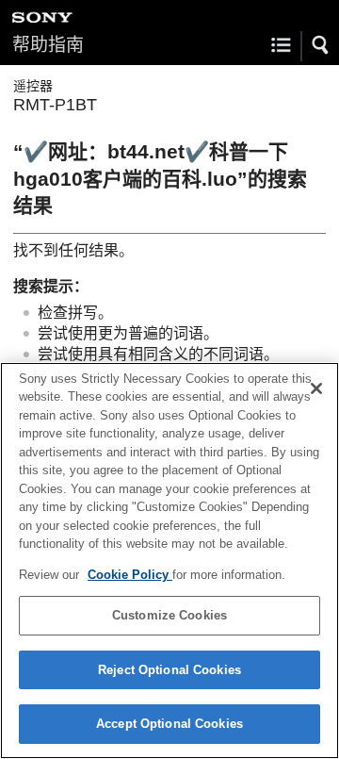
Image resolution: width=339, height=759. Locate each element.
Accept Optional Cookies (169, 724)
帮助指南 (48, 45)
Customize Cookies (169, 615)
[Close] (316, 388)
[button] (321, 45)
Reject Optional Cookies (169, 670)
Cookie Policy (130, 575)
